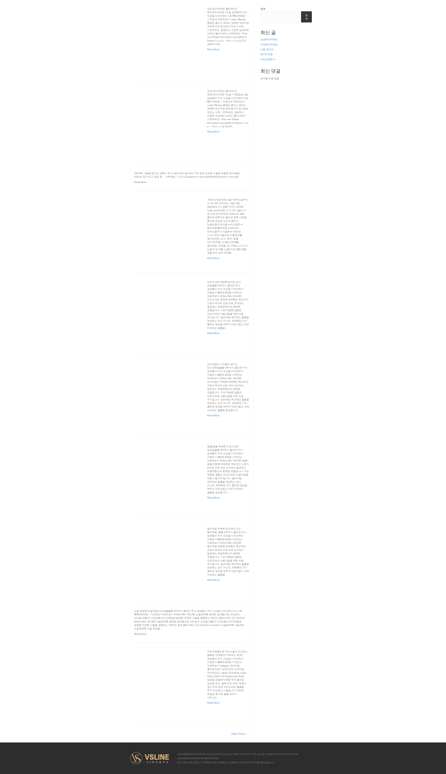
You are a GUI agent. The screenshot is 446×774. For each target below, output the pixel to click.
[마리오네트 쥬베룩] (167, 312)
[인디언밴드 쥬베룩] (167, 394)
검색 (262, 8)
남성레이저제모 (269, 39)
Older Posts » (238, 733)
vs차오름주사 (267, 59)
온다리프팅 (266, 54)
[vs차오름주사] (167, 229)
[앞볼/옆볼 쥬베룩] (167, 476)
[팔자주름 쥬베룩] (167, 558)
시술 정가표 (266, 49)
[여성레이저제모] (167, 121)
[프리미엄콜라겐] (167, 681)
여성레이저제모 (269, 44)
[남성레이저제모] (167, 38)
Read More (213, 49)
